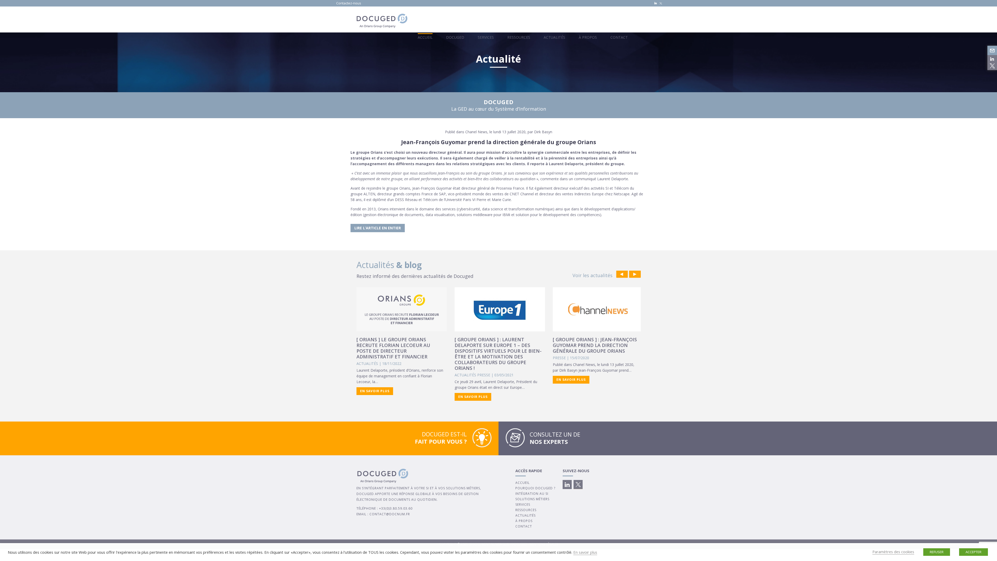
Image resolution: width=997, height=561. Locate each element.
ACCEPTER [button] (973, 552)
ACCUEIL (522, 482)
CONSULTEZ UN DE (555, 437)
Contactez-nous (348, 3)
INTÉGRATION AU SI (531, 493)
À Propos (588, 37)
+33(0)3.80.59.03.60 (396, 508)
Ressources (518, 37)
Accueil (425, 37)
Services (486, 37)
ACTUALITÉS (525, 515)
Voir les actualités (592, 275)
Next (635, 274)
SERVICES (522, 504)
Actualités (554, 37)
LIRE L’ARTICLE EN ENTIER (377, 227)
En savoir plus (585, 552)
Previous (622, 274)
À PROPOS (524, 521)
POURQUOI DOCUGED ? (535, 488)
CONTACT (523, 526)
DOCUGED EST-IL (441, 437)
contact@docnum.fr (389, 514)
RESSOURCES (525, 510)
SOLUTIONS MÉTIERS (532, 499)
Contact (619, 37)
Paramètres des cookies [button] (893, 551)
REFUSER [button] (937, 552)
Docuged (455, 37)
